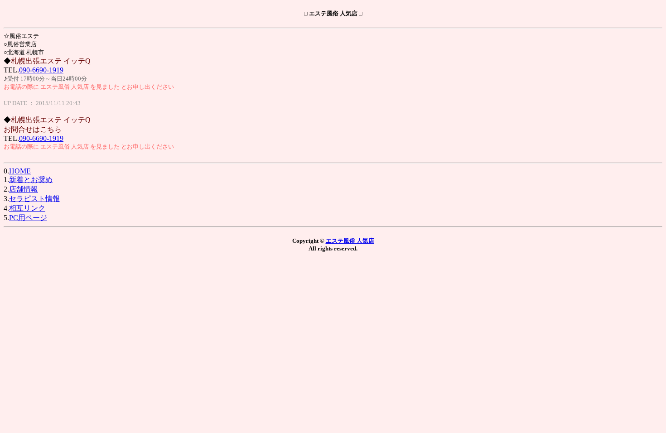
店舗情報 (23, 189)
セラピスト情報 (34, 198)
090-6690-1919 (41, 70)
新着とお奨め (31, 179)
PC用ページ (28, 217)
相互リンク (27, 208)
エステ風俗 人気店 (350, 240)
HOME (20, 171)
